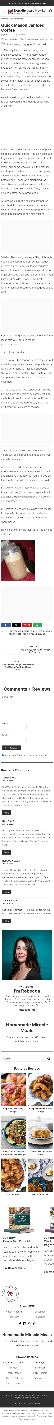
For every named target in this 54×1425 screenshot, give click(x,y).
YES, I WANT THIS (27, 727)
